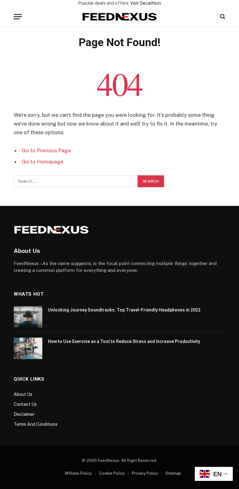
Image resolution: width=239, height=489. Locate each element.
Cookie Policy (112, 473)
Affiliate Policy (78, 473)
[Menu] (18, 17)
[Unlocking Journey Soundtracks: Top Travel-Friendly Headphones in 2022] (28, 317)
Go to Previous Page (46, 150)
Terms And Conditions (36, 424)
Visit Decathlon (145, 3)
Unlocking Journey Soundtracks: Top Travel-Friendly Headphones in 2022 (124, 309)
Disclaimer (24, 414)
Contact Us (25, 404)
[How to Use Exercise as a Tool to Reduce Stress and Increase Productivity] (28, 348)
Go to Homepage (42, 162)
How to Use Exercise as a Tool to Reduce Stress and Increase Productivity (124, 341)
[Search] (222, 17)
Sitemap (173, 473)
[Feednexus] (119, 16)
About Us (23, 394)
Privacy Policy (145, 473)
